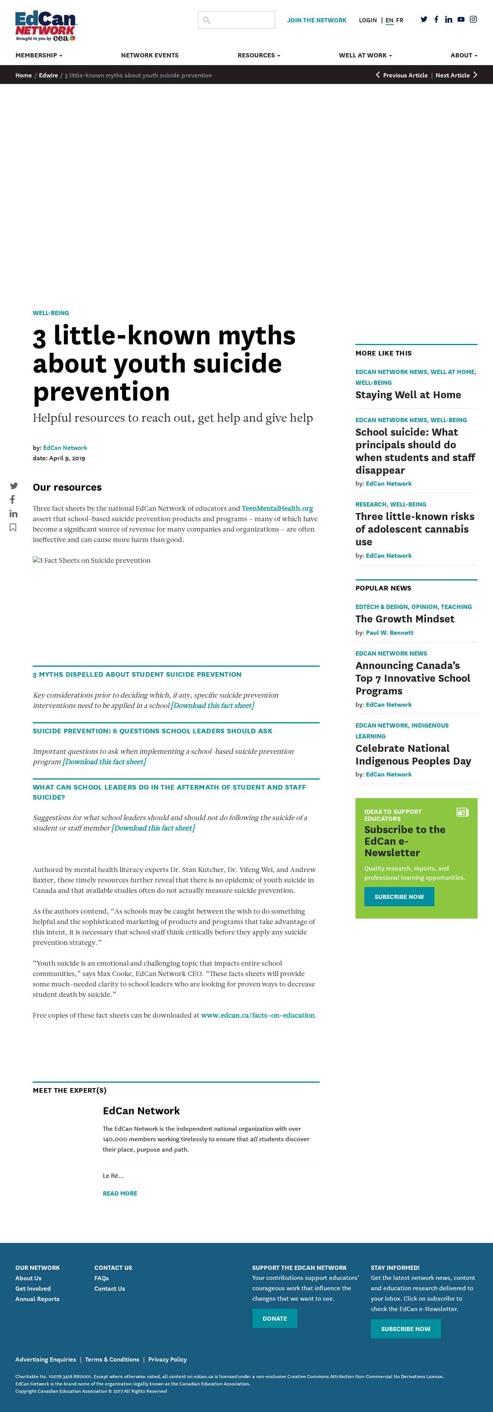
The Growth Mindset (405, 618)
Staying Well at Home (408, 393)
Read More (120, 1192)
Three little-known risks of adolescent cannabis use (415, 528)
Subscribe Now (399, 896)
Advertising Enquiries (45, 1358)
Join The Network (316, 19)
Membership (37, 55)
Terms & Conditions (112, 1358)
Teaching (456, 606)
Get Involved (33, 1288)
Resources (257, 55)
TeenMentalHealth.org (277, 509)
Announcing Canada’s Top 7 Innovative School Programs (413, 677)
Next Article (453, 74)
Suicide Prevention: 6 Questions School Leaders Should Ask (152, 730)
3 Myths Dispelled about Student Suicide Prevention (137, 673)
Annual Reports (37, 1298)
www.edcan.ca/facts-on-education (258, 1016)
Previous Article (405, 74)
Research (371, 503)
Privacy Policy (167, 1358)
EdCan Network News (391, 371)
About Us (28, 1277)
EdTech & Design (381, 606)
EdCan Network (65, 447)
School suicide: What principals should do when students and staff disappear (415, 450)
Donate (275, 1318)
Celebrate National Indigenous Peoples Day (413, 754)
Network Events (150, 55)
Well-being (51, 312)
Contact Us (109, 1288)
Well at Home (453, 371)
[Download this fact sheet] (212, 706)
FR (399, 19)
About (462, 55)
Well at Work (363, 55)
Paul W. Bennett (390, 632)
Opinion (424, 606)
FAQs (101, 1277)
